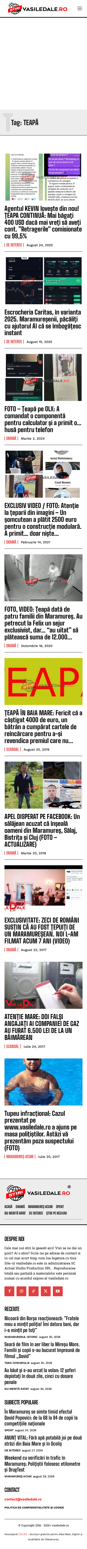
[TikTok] (33, 1291)
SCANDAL (12, 749)
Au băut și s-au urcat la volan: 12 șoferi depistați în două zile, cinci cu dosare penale (40, 1376)
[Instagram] (21, 1291)
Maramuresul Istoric (21, 1337)
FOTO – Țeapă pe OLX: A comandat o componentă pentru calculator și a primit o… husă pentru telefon (42, 419)
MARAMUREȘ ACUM (19, 1157)
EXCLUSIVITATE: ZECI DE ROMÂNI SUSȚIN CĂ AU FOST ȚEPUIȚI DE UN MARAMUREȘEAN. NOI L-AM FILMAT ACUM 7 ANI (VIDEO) (41, 930)
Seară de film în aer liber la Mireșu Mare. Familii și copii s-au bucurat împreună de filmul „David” (42, 1350)
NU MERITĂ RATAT (16, 1388)
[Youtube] (58, 1291)
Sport (9, 1430)
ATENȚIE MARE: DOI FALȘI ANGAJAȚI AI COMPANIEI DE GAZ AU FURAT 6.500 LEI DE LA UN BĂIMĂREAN (41, 1027)
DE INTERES (14, 245)
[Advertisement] (43, 63)
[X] (46, 1291)
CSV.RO (22, 1534)
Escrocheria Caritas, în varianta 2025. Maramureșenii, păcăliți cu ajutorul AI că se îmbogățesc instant (42, 322)
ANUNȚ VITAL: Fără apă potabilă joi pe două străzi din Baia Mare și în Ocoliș (43, 1440)
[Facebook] (9, 1291)
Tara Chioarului (16, 1363)
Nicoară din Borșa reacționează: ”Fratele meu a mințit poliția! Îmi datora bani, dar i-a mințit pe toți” (41, 1324)
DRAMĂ (11, 438)
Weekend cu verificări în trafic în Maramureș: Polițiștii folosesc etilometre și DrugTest (42, 1464)
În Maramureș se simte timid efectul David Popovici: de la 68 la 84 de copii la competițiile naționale (41, 1418)
